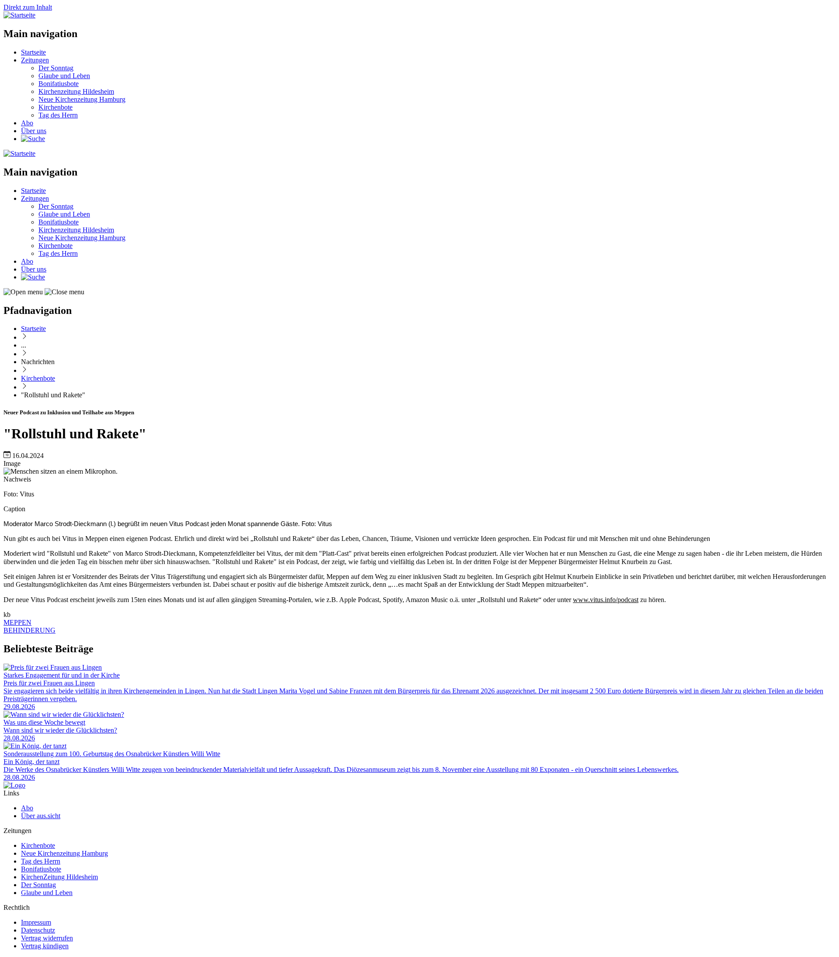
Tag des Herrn (58, 115)
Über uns (33, 130)
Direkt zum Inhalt (27, 7)
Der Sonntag (55, 68)
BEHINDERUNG (29, 630)
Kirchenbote (55, 107)
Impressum (36, 922)
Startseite (33, 52)
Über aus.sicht (40, 815)
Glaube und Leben (64, 75)
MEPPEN (17, 622)
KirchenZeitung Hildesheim (59, 877)
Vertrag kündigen (45, 946)
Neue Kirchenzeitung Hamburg (81, 99)
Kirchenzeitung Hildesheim (76, 91)
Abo (27, 123)
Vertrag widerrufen (47, 938)
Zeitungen (35, 60)
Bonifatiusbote (58, 83)
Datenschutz (38, 930)
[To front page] (14, 785)
